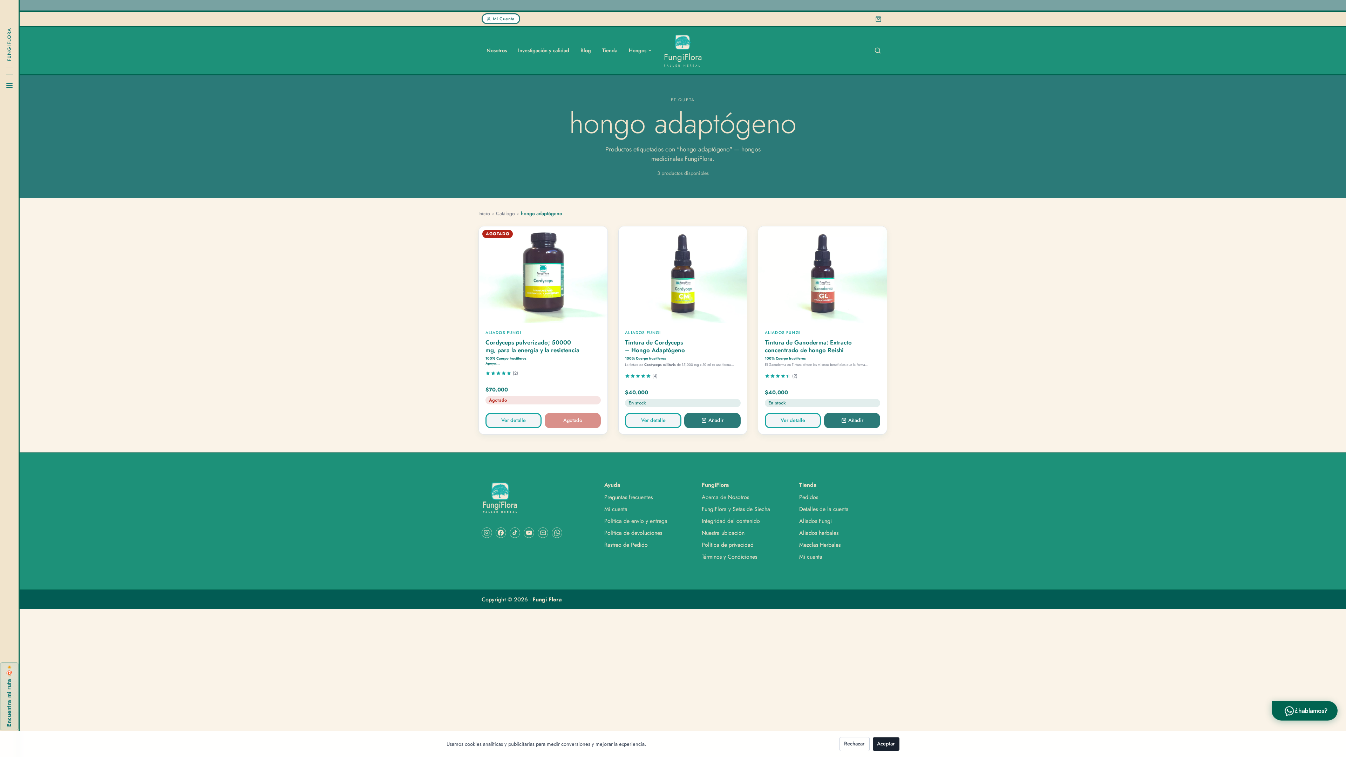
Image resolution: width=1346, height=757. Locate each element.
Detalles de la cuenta (824, 509)
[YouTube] (529, 532)
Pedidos (808, 497)
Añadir (715, 420)
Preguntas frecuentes (628, 497)
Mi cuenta (615, 509)
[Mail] (543, 532)
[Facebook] (501, 532)
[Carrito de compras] (878, 19)
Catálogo (505, 213)
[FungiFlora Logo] (537, 498)
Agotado (572, 420)
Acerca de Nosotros (725, 497)
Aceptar (886, 744)
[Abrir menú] (9, 85)
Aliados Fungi (815, 521)
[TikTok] (515, 532)
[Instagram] (487, 532)
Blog (585, 50)
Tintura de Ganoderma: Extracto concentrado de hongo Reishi (808, 346)
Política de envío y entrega (635, 521)
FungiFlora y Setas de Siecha (736, 509)
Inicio (484, 213)
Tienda (609, 50)
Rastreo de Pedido (626, 545)
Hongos (637, 50)
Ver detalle (513, 420)
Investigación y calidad (543, 50)
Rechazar (854, 744)
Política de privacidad (728, 545)
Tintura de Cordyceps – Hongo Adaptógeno (655, 346)
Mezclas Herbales (820, 545)
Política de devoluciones (633, 533)
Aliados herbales (818, 533)
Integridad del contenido (731, 521)
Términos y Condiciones (729, 557)
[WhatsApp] (557, 532)
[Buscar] (877, 50)
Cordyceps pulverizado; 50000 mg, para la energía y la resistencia (532, 346)
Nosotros (497, 50)
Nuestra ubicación (723, 533)
